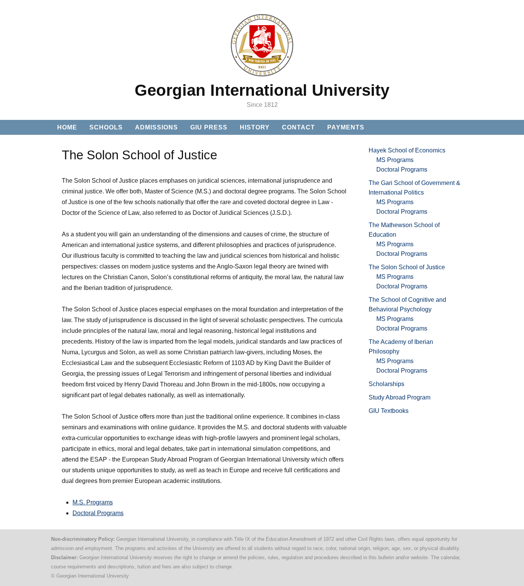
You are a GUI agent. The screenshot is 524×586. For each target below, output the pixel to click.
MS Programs (395, 160)
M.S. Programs (93, 502)
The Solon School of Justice (407, 267)
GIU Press (208, 127)
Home (67, 127)
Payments (345, 127)
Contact (298, 127)
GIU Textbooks (389, 411)
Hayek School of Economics (407, 150)
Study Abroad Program (399, 397)
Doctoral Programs (98, 513)
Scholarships (386, 384)
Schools (106, 127)
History (255, 127)
